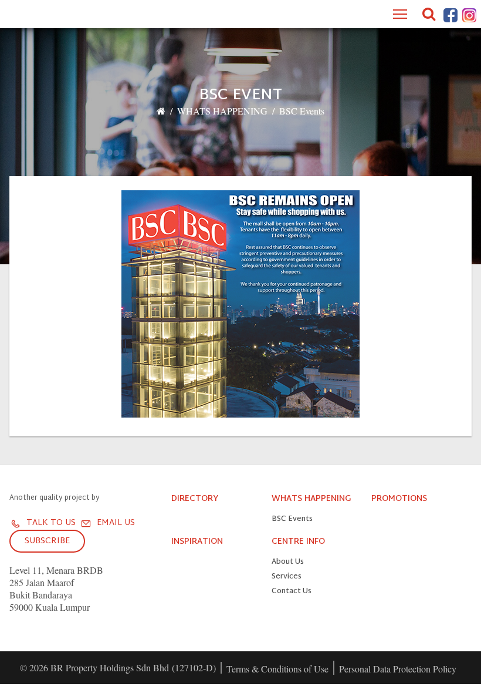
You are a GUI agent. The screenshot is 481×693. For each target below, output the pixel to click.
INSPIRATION (197, 542)
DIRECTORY (194, 499)
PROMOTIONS (399, 499)
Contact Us (291, 592)
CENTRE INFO (298, 542)
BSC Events (301, 111)
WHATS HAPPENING (222, 111)
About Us (288, 562)
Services (287, 577)
